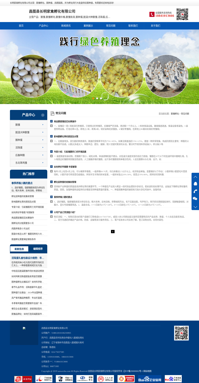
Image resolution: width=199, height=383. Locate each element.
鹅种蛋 (18, 140)
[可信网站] (128, 382)
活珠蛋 (18, 147)
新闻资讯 (66, 25)
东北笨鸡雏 (21, 162)
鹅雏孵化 (175, 114)
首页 (21, 25)
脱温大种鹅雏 (22, 132)
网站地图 (147, 371)
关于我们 (155, 25)
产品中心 (43, 25)
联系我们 (133, 25)
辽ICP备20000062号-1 (132, 371)
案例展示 (88, 25)
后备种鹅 (20, 155)
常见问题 (110, 25)
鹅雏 (17, 124)
